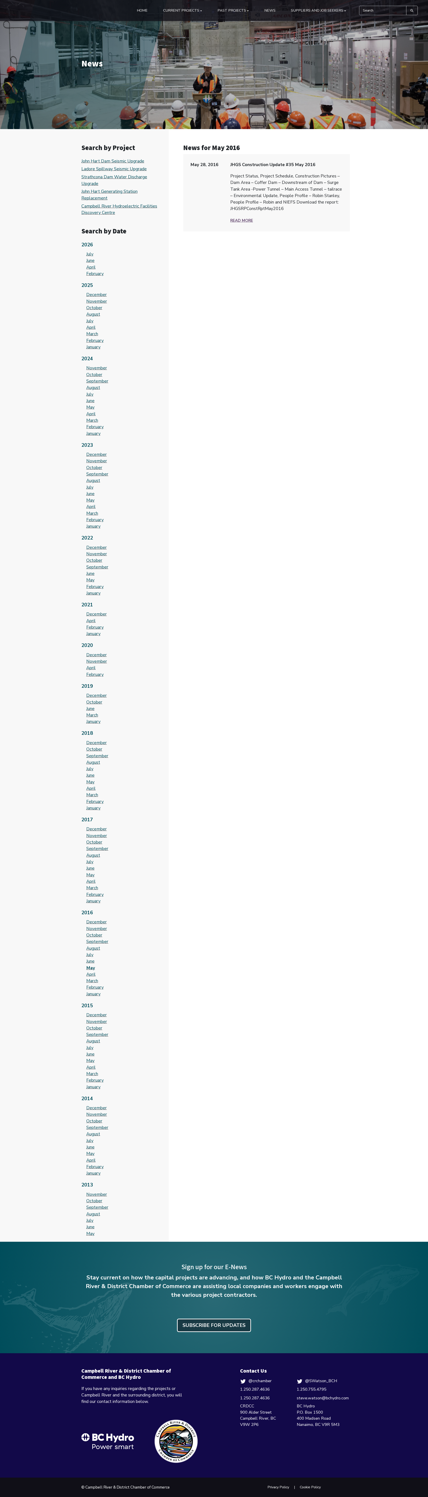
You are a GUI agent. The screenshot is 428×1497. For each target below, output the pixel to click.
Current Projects (181, 10)
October (94, 308)
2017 (87, 819)
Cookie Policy (310, 1487)
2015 (87, 1005)
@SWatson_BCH (321, 1381)
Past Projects (232, 10)
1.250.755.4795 (311, 1389)
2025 (87, 285)
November (96, 301)
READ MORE (241, 220)
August (93, 314)
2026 (87, 244)
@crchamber (260, 1381)
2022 (87, 538)
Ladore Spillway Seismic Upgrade (114, 169)
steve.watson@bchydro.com (323, 1398)
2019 (87, 686)
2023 (87, 445)
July (89, 254)
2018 (87, 733)
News (270, 10)
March (92, 334)
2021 (87, 604)
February (95, 274)
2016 (87, 912)
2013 (87, 1185)
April (91, 267)
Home (142, 10)
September (97, 381)
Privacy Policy (278, 1487)
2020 (87, 645)
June (90, 260)
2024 (87, 358)
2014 (87, 1098)
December (96, 295)
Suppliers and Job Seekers (317, 10)
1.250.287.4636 (255, 1389)
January (93, 347)
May (90, 407)
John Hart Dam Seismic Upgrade (112, 161)
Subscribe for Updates (214, 1325)
